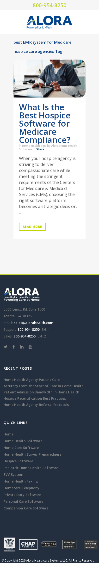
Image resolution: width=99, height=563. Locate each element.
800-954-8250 (49, 5)
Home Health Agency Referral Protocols (36, 404)
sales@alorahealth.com (33, 322)
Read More (32, 227)
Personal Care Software (23, 501)
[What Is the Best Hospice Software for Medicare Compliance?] (49, 79)
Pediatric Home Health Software (31, 467)
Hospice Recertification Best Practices (35, 398)
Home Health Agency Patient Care (32, 379)
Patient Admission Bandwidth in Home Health (41, 392)
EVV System (13, 474)
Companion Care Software (26, 508)
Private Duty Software (22, 494)
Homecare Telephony (21, 488)
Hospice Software (18, 461)
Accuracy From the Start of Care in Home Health (44, 386)
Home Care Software (21, 447)
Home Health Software (23, 441)
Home (8, 434)
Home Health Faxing (21, 481)
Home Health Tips (34, 146)
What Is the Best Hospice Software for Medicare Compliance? (44, 123)
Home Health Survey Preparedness (32, 454)
